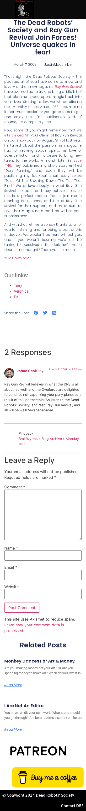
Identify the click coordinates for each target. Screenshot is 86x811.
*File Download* (17, 258)
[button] (36, 312)
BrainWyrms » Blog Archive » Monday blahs (49, 441)
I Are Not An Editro (24, 706)
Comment (14, 487)
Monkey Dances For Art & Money (39, 661)
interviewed (14, 135)
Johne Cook (27, 371)
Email (10, 567)
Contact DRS (72, 806)
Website (11, 587)
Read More (13, 685)
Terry (18, 285)
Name (11, 548)
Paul (18, 297)
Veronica (21, 291)
